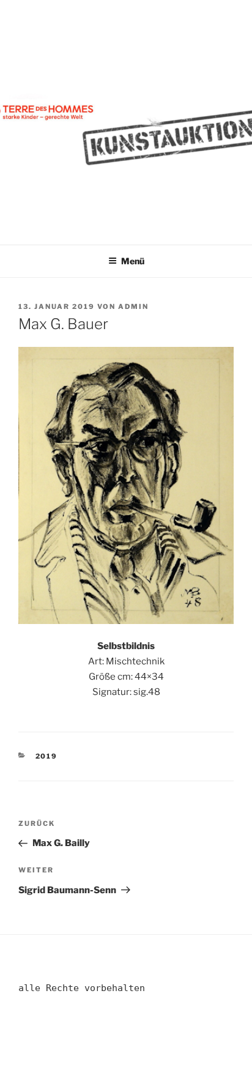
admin (133, 306)
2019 (46, 756)
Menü (132, 261)
